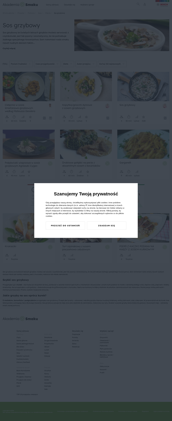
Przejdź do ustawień (65, 225)
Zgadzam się (106, 225)
